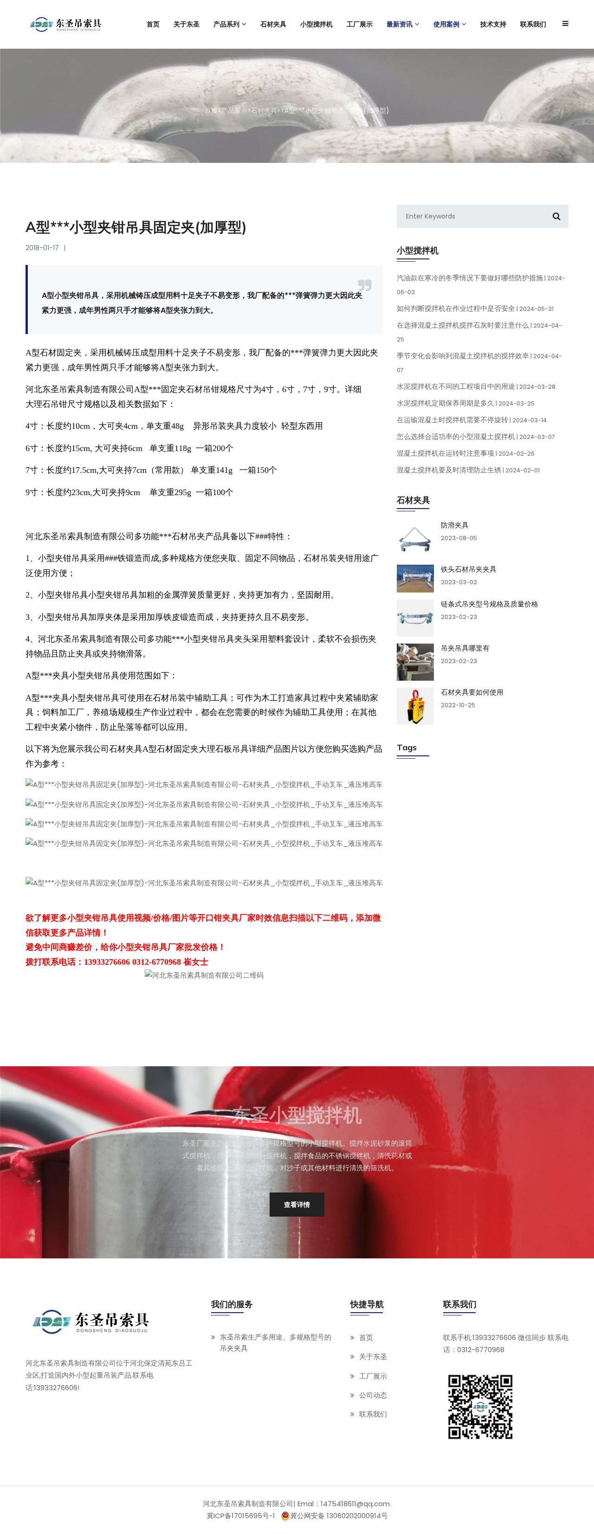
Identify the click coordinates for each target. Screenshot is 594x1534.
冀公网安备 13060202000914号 (339, 1516)
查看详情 (297, 1204)
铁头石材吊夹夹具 (469, 569)
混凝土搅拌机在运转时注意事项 (466, 453)
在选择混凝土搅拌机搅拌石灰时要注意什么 (479, 331)
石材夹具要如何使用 (472, 692)
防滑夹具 (455, 525)
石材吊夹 (188, 536)
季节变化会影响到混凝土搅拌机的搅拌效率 (479, 362)
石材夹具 (264, 110)
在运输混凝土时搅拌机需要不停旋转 (472, 420)
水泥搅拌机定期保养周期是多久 (466, 403)
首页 (211, 110)
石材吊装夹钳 (328, 558)
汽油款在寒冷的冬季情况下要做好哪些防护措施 (481, 284)
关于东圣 (373, 1356)
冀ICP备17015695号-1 (241, 1516)
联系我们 (373, 1414)
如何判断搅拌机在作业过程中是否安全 (475, 308)
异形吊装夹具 (218, 426)
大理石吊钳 (46, 404)
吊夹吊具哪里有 (465, 648)
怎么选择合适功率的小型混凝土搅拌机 (476, 436)
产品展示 (234, 110)
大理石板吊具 (224, 749)
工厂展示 (373, 1375)
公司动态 (373, 1394)
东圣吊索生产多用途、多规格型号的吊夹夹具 (275, 1342)
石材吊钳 (203, 389)
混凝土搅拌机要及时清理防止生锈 (468, 470)
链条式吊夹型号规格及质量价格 (489, 604)
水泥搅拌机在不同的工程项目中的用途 (476, 386)
